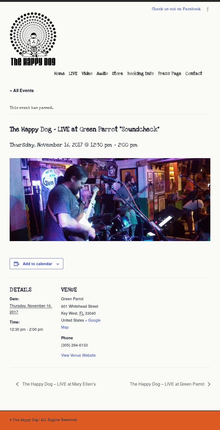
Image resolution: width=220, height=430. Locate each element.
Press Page (169, 73)
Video (87, 73)
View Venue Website (78, 355)
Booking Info (140, 73)
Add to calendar (37, 263)
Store (117, 73)
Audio (102, 73)
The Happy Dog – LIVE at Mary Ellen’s (58, 384)
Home (59, 73)
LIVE (73, 73)
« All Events (22, 90)
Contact (193, 73)
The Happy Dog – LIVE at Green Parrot (167, 384)
